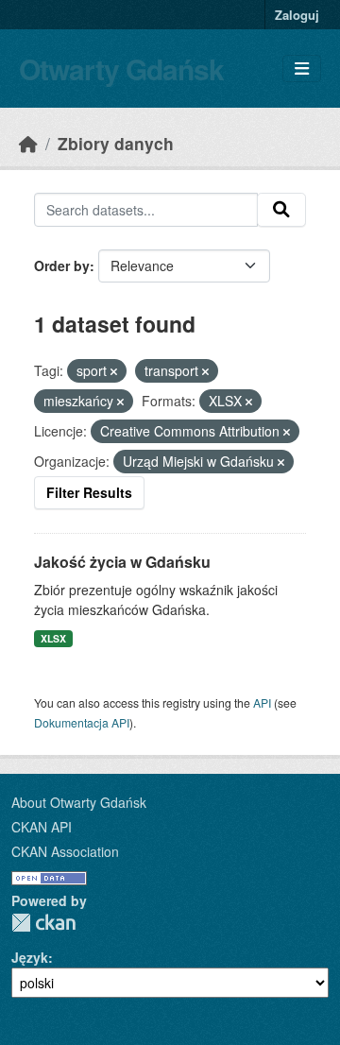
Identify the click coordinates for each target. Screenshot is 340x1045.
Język (29, 957)
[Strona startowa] (28, 143)
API (262, 702)
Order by (62, 265)
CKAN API (41, 826)
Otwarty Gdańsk (121, 68)
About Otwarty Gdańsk (78, 802)
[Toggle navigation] (301, 68)
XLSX (53, 638)
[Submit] (281, 210)
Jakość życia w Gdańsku (122, 562)
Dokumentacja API (81, 722)
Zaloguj (297, 15)
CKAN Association (65, 851)
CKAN (43, 923)
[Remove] (113, 371)
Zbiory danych (116, 143)
